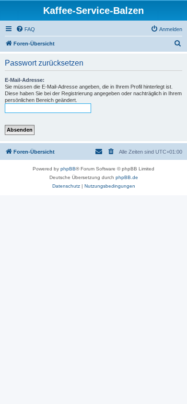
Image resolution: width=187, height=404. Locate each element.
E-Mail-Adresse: (25, 80)
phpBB (68, 168)
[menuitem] (25, 29)
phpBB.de (127, 177)
